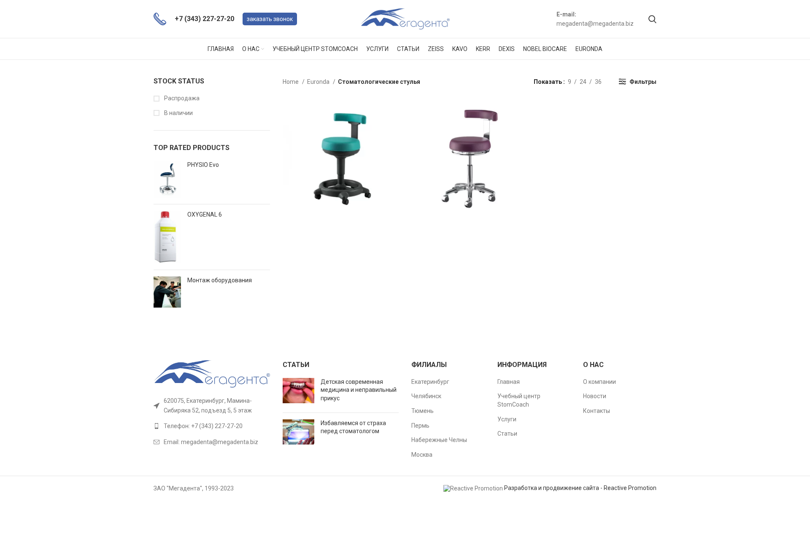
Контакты (596, 410)
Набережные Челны (439, 440)
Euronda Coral (342, 147)
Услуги (506, 419)
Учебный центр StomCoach (518, 400)
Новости (594, 396)
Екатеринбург (430, 381)
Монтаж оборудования (219, 280)
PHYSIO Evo (203, 164)
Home (291, 81)
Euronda (319, 81)
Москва (421, 454)
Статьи (507, 433)
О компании (599, 381)
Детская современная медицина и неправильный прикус (359, 390)
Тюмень (422, 410)
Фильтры (642, 81)
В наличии (178, 113)
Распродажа (181, 98)
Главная (508, 381)
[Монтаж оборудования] (167, 292)
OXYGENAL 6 (204, 214)
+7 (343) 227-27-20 (204, 19)
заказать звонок (270, 19)
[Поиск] (652, 19)
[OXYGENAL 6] (167, 237)
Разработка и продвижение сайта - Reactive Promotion (580, 488)
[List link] (212, 426)
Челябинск (426, 396)
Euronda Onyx (469, 147)
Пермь (420, 425)
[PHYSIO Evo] (167, 179)
